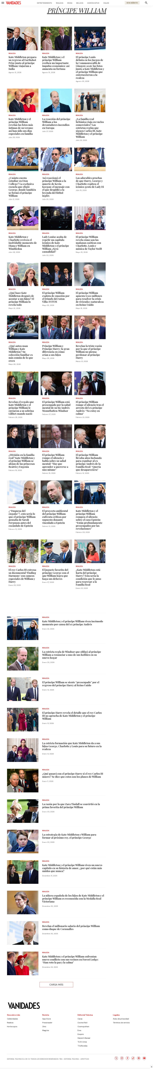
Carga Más (56, 984)
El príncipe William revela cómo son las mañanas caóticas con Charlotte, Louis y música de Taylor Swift (89, 242)
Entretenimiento (44, 3)
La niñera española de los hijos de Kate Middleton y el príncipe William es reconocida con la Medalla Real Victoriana (73, 898)
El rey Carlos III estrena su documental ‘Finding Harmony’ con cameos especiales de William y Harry (22, 575)
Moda (69, 3)
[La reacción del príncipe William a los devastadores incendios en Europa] (56, 100)
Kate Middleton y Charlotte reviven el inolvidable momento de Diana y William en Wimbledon (23, 242)
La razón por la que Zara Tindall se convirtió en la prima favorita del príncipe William (71, 805)
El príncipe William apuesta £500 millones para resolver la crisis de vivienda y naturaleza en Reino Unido (90, 298)
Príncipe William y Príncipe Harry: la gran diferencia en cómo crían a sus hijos (55, 350)
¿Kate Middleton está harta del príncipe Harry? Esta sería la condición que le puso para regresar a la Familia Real (88, 577)
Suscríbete (132, 3)
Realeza (59, 3)
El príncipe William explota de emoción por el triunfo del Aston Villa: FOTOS (56, 297)
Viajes (106, 3)
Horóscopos (93, 3)
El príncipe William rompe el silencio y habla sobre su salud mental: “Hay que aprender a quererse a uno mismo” (55, 462)
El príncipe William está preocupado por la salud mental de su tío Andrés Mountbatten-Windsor (56, 406)
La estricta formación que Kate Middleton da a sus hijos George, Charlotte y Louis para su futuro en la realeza (72, 746)
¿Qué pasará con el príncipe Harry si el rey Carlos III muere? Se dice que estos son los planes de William (72, 775)
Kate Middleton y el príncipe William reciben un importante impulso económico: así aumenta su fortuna (55, 63)
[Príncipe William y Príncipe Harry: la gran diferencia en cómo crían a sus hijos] (56, 327)
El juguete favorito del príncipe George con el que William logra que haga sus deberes (55, 574)
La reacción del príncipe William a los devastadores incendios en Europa (56, 123)
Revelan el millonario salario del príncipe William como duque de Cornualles (71, 927)
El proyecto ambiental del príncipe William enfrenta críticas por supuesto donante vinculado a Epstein (55, 516)
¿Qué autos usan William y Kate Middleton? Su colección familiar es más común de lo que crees (21, 353)
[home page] (13, 3)
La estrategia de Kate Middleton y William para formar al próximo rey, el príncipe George (69, 836)
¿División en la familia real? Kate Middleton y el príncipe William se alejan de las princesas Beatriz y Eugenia (22, 460)
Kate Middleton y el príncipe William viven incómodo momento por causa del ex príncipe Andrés (72, 623)
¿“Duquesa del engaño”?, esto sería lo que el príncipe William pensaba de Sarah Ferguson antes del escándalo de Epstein (22, 518)
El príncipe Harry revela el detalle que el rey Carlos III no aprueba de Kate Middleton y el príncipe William (72, 715)
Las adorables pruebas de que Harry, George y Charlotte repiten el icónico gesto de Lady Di (90, 182)
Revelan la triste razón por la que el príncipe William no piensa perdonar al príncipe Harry (89, 351)
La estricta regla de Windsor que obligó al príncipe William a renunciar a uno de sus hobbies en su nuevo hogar (71, 654)
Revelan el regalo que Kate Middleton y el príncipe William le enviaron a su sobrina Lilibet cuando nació (21, 407)
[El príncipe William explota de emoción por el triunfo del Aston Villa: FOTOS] (56, 274)
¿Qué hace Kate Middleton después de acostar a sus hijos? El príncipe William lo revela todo (21, 298)
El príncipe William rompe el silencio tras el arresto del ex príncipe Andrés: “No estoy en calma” (90, 407)
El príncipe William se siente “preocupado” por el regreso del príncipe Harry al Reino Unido (70, 684)
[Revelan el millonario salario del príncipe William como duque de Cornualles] (22, 933)
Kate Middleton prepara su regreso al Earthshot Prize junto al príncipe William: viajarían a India (22, 63)
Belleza (79, 3)
